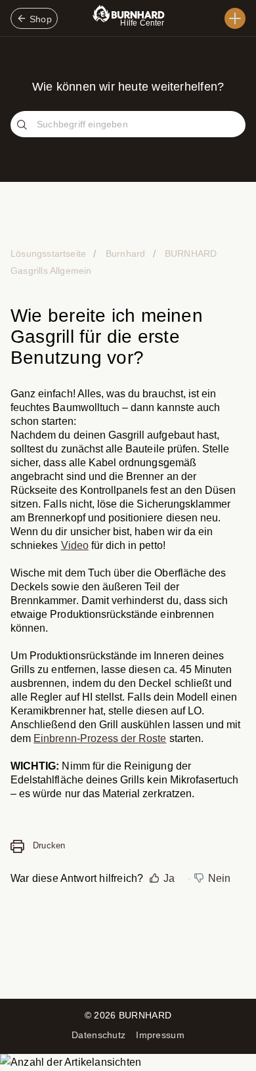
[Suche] (24, 125)
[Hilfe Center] (234, 18)
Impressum (160, 1035)
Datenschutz (98, 1035)
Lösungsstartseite (50, 253)
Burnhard (125, 253)
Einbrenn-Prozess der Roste (99, 738)
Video (75, 545)
